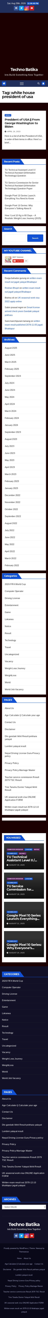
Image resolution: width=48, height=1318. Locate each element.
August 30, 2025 (17, 865)
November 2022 (12, 502)
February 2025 (12, 369)
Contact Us (10, 722)
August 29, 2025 (17, 894)
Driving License (12, 598)
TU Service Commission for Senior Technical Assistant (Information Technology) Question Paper (21, 186)
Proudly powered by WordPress (16, 1248)
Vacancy (9, 661)
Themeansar (24, 1252)
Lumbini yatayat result (15, 746)
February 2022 (12, 565)
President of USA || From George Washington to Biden (22, 123)
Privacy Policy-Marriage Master (20, 770)
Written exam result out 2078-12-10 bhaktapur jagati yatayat (24, 1310)
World (7, 115)
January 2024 (11, 425)
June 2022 (10, 537)
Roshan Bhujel (12, 288)
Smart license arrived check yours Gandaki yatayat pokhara (22, 311)
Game (8, 612)
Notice (8, 626)
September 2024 (13, 376)
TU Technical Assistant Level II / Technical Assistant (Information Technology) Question (20, 173)
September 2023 (13, 432)
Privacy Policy (12, 763)
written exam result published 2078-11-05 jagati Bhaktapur (24, 325)
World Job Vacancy (14, 689)
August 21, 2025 (17, 923)
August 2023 (11, 439)
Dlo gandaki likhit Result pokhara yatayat (22, 1125)
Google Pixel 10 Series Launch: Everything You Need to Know (24, 918)
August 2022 (11, 523)
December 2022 (12, 495)
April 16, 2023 (14, 132)
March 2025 (10, 362)
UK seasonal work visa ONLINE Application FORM (24, 1303)
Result (8, 633)
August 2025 (11, 348)
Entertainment (11, 605)
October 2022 (11, 509)
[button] (38, 83)
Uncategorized (12, 654)
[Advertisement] (24, 38)
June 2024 (10, 390)
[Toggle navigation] (21, 83)
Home (19, 1258)
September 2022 (13, 516)
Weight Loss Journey (15, 668)
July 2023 (9, 446)
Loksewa (9, 619)
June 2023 (10, 453)
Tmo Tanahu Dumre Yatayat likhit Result (21, 1167)
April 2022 (10, 551)
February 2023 (12, 481)
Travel (8, 647)
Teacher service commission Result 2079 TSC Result (24, 1292)
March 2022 (10, 558)
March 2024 (10, 411)
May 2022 (9, 544)
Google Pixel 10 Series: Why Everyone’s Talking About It (24, 948)
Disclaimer (10, 729)
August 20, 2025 (17, 953)
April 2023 (10, 467)
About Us (9, 708)
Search (8, 229)
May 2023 (9, 460)
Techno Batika (24, 69)
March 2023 (10, 474)
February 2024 (12, 418)
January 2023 (11, 488)
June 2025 (10, 355)
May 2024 (9, 397)
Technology (10, 640)
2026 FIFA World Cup (15, 584)
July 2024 (9, 383)
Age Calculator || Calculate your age (22, 715)
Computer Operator (14, 591)
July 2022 (9, 530)
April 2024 (10, 404)
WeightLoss (10, 675)
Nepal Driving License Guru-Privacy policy (22, 1138)
